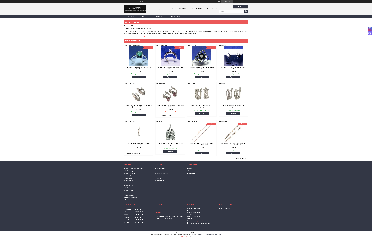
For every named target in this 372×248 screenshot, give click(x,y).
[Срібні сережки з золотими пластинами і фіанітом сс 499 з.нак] (139, 94)
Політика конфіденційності (213, 234)
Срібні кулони (129, 190)
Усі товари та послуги (239, 158)
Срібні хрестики (129, 195)
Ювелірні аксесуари (131, 197)
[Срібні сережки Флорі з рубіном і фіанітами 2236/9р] (170, 94)
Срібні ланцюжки (130, 180)
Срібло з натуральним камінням (134, 171)
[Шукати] (246, 11)
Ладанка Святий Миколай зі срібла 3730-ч (170, 143)
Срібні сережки (129, 178)
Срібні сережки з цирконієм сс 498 (233, 105)
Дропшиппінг (191, 173)
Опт (189, 171)
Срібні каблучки (129, 175)
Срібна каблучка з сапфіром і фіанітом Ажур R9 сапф (201, 67)
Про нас (144, 16)
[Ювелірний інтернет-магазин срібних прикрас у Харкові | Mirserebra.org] (135, 12)
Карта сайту (160, 180)
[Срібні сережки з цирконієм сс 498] (233, 94)
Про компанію (161, 168)
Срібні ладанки (129, 192)
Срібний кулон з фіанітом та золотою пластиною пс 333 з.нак (139, 144)
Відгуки (159, 178)
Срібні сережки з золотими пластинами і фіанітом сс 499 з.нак (139, 106)
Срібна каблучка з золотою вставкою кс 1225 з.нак (170, 67)
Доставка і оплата (173, 16)
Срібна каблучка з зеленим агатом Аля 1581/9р (138, 67)
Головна (131, 16)
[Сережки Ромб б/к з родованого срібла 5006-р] (233, 56)
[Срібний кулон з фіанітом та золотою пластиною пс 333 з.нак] (139, 132)
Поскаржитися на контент (198, 234)
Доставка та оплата (162, 171)
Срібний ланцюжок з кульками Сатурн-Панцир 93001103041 (201, 144)
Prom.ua (195, 233)
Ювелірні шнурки (130, 183)
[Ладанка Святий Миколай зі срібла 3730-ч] (170, 132)
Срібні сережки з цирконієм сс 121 (202, 105)
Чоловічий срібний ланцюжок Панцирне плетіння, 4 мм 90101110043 (233, 144)
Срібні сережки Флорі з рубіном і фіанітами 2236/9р (170, 106)
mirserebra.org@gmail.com (197, 221)
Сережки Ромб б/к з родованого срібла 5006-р (233, 67)
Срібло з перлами (130, 173)
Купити (140, 77)
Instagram (191, 175)
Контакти (158, 16)
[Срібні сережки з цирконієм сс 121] (202, 94)
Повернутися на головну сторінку (134, 36)
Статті (158, 175)
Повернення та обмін (163, 173)
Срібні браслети (129, 185)
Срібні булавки (129, 200)
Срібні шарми (129, 188)
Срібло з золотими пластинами (134, 168)
